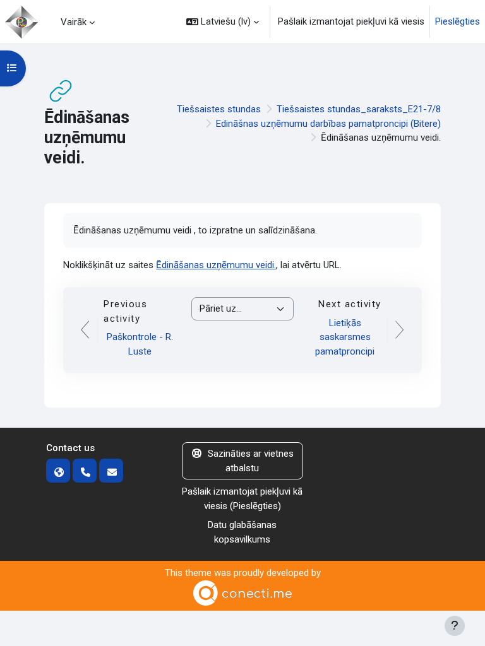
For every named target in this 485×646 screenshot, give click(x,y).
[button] (222, 22)
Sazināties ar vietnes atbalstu (251, 461)
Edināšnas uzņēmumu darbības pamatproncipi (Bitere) (328, 123)
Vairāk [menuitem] (74, 22)
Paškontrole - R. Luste (140, 344)
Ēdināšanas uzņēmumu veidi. (216, 265)
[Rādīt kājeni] (455, 626)
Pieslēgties (457, 21)
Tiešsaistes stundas (219, 109)
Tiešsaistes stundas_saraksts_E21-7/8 (359, 109)
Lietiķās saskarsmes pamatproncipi (344, 337)
